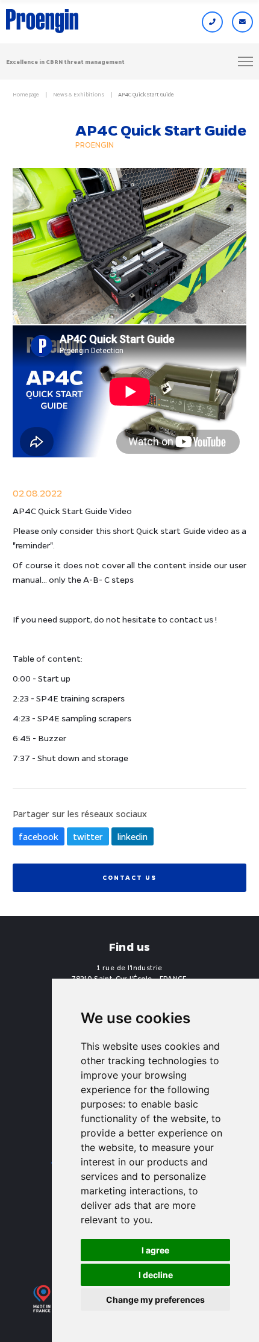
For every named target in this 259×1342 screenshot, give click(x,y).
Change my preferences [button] (155, 1299)
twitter (88, 836)
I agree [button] (155, 1250)
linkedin (132, 836)
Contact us (129, 877)
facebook (38, 836)
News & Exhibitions (78, 94)
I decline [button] (156, 1275)
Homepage (26, 94)
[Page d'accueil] (42, 21)
